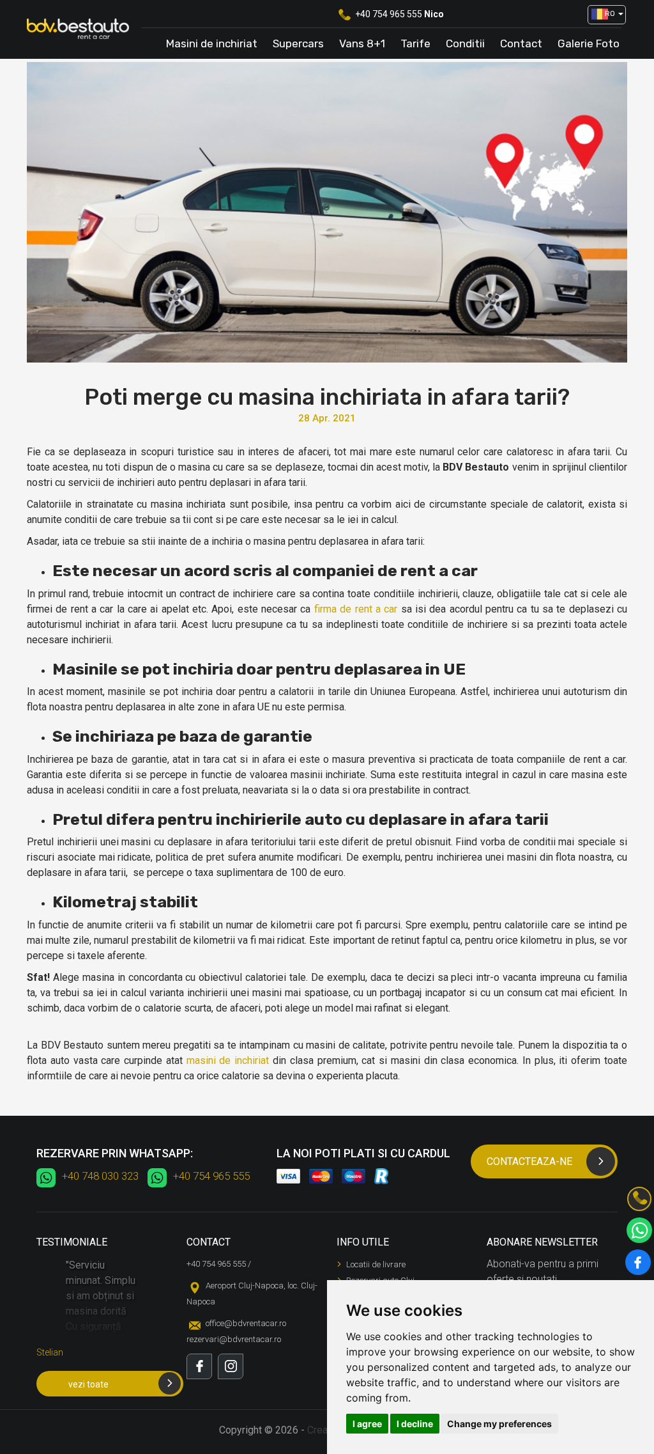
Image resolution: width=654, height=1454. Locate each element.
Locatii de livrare (376, 1264)
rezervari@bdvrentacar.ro (233, 1339)
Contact (521, 43)
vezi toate (88, 1384)
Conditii (465, 43)
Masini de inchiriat (211, 43)
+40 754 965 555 (388, 14)
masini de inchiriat (228, 1060)
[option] (101, 1313)
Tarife (415, 43)
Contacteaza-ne (529, 1161)
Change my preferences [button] (499, 1423)
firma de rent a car (355, 609)
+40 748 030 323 (100, 1175)
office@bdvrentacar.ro (246, 1323)
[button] (602, 14)
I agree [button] (367, 1423)
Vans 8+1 (362, 43)
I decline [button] (415, 1423)
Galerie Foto (589, 43)
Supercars (298, 43)
